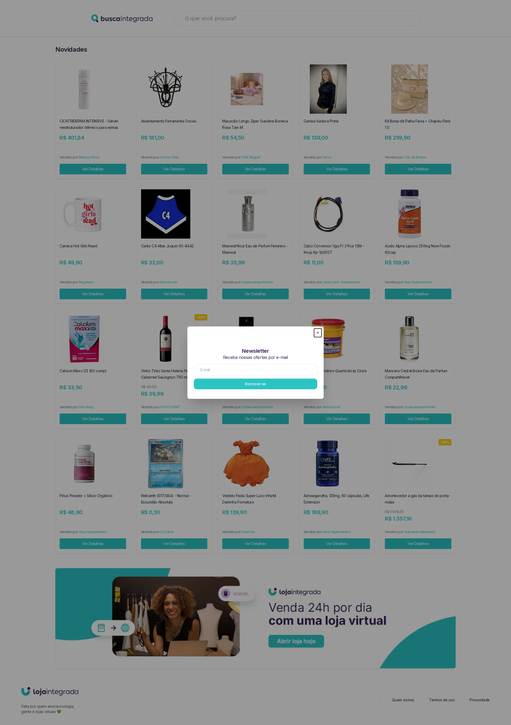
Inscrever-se (255, 384)
